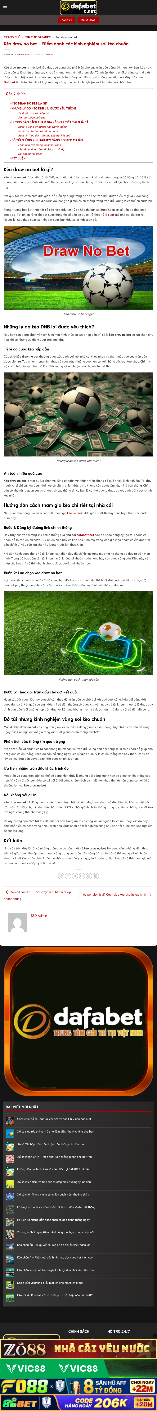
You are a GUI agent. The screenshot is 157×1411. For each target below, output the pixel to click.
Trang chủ (12, 37)
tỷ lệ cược (107, 214)
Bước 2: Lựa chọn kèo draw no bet (38, 131)
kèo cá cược (75, 513)
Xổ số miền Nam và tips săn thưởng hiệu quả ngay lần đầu (54, 1181)
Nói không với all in (30, 153)
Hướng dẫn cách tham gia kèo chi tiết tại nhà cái (50, 122)
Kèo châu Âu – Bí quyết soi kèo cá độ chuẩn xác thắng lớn (53, 1244)
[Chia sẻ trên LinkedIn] (96, 876)
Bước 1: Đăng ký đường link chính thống (42, 126)
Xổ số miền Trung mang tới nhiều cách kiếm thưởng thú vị (53, 1194)
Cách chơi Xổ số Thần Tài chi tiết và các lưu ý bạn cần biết (54, 1118)
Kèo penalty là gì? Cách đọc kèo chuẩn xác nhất (114, 894)
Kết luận (18, 158)
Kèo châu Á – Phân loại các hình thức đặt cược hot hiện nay (55, 1257)
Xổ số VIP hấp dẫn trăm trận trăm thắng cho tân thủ (50, 1144)
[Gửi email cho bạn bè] (82, 876)
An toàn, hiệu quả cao (31, 117)
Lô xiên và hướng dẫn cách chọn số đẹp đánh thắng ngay (53, 1219)
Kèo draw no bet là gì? (29, 103)
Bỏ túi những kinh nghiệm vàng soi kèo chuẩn (47, 140)
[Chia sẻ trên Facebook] (68, 876)
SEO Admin (47, 54)
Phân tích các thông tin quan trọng (39, 144)
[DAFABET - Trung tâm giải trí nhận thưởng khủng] (78, 7)
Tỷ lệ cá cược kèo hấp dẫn (34, 113)
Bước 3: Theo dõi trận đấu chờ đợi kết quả (44, 135)
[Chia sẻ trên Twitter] (75, 876)
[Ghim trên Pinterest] (89, 876)
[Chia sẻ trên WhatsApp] (61, 876)
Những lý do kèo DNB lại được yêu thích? (43, 108)
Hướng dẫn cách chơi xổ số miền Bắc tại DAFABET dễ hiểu (53, 1169)
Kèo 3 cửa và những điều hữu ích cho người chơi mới (50, 1282)
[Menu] (5, 7)
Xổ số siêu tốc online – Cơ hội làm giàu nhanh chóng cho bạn (55, 1131)
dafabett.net (85, 534)
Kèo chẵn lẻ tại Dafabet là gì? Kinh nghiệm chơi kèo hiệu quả (55, 1269)
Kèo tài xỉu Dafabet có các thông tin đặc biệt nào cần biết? (55, 1295)
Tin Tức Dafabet (38, 37)
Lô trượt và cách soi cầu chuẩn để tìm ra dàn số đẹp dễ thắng (56, 1206)
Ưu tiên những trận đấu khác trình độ (41, 149)
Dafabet (9, 82)
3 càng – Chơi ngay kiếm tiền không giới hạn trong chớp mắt (55, 1232)
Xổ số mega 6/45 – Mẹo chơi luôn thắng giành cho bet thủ (54, 1156)
